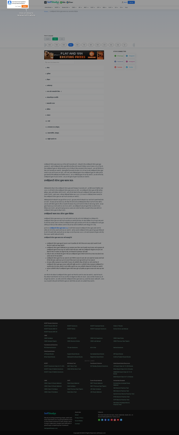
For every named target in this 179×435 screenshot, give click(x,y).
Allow (24, 6)
